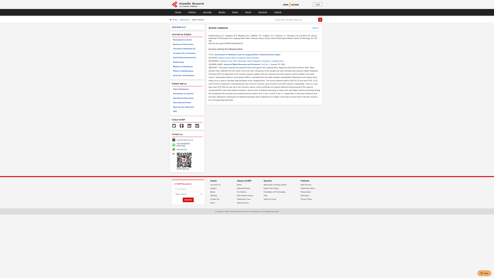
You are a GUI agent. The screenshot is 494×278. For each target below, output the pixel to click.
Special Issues (243, 203)
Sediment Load (226, 61)
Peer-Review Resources (183, 98)
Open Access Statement (183, 107)
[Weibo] (197, 126)
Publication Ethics (308, 188)
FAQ (175, 111)
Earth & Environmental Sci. (184, 58)
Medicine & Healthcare (183, 67)
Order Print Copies (271, 188)
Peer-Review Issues (245, 195)
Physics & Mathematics (183, 71)
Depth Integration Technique (258, 61)
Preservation (306, 192)
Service (268, 181)
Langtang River (277, 61)
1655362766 (182, 150)
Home (178, 12)
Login (317, 4)
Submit (277, 12)
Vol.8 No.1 (265, 64)
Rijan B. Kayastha (238, 58)
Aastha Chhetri (224, 58)
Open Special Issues (182, 102)
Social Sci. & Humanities (183, 75)
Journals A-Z (215, 185)
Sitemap (213, 195)
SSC (235, 61)
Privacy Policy (306, 199)
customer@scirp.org (185, 140)
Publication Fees (243, 199)
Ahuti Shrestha (253, 58)
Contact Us (214, 199)
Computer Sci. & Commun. (184, 53)
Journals (207, 12)
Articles (192, 12)
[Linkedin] (189, 126)
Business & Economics (183, 44)
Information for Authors (183, 94)
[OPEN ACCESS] (291, 4)
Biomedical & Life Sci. (182, 40)
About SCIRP (244, 181)
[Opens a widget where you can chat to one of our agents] (484, 273)
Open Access (306, 185)
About (248, 12)
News (235, 12)
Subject (213, 188)
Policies (305, 181)
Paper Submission (181, 89)
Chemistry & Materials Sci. (184, 49)
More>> (316, 28)
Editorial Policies (243, 188)
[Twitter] (174, 126)
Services (262, 12)
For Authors (241, 192)
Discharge (242, 61)
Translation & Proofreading (274, 192)
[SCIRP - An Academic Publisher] (188, 4)
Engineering (178, 62)
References (184, 20)
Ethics (239, 185)
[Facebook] (182, 126)
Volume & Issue (270, 199)
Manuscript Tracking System (275, 185)
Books (222, 12)
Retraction (305, 195)
